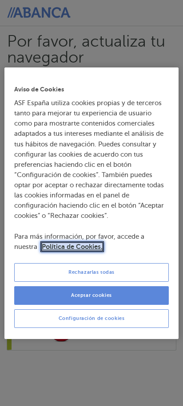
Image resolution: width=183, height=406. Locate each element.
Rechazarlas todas (91, 272)
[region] (91, 203)
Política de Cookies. (72, 247)
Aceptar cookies (91, 295)
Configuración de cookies (92, 318)
